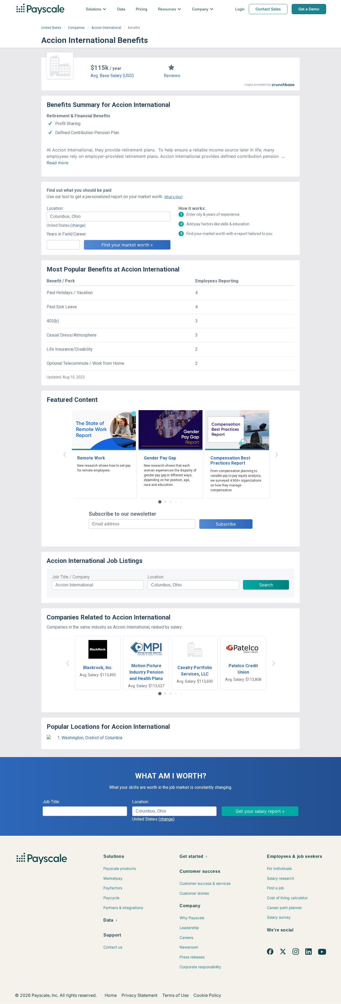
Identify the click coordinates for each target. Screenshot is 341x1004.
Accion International (106, 28)
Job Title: (51, 801)
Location (156, 576)
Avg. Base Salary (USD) (112, 75)
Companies (76, 28)
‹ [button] (64, 453)
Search (266, 584)
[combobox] (108, 216)
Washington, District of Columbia (92, 737)
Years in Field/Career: (67, 234)
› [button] (276, 453)
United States (51, 28)
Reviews (172, 75)
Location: (55, 208)
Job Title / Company (71, 576)
